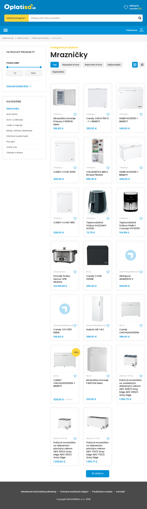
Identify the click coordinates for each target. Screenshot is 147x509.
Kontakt (120, 491)
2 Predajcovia (59, 272)
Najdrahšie (58, 71)
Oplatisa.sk (7, 38)
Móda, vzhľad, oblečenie (19, 130)
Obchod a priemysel (17, 136)
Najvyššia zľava (70, 64)
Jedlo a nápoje (14, 125)
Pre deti (10, 141)
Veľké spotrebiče (40, 38)
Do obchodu (99, 270)
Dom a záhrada (14, 119)
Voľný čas (11, 147)
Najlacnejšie (114, 64)
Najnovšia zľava (93, 64)
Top (55, 64)
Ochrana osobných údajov (74, 491)
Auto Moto (12, 114)
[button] (75, 114)
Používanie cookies (102, 491)
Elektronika (22, 38)
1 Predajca (57, 114)
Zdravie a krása (14, 152)
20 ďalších (98, 473)
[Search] (140, 18)
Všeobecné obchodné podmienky (38, 491)
